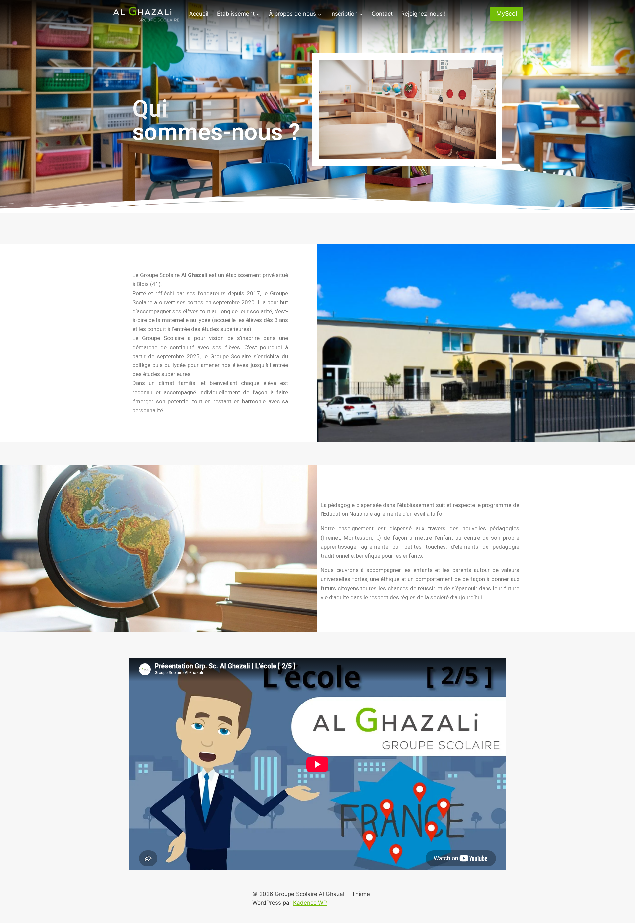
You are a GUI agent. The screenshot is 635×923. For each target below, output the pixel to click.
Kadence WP (310, 902)
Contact (382, 13)
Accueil (198, 13)
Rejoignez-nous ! (423, 13)
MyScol (506, 13)
